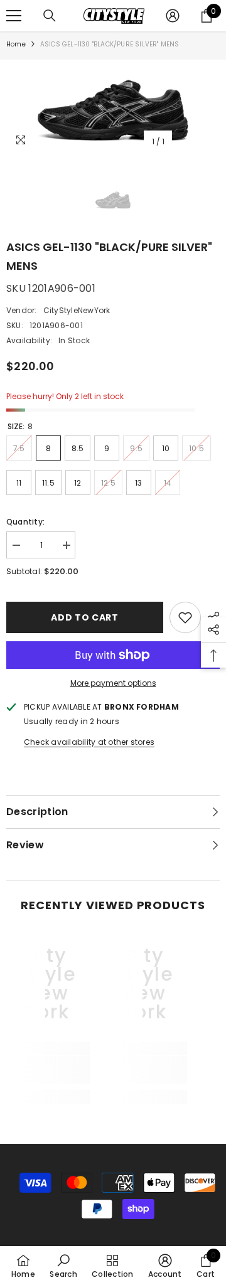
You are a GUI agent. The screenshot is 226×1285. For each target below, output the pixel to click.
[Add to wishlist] (185, 617)
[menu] (13, 15)
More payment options (113, 683)
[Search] (49, 15)
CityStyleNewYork (76, 310)
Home (16, 44)
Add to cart (85, 617)
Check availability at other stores (89, 742)
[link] (50, 1070)
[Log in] (172, 16)
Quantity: (25, 521)
